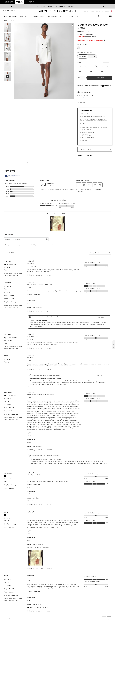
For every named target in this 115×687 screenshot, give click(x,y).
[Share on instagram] (88, 155)
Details (94, 36)
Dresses (13, 20)
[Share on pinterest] (91, 155)
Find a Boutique (105, 11)
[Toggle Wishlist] (72, 25)
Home (6, 20)
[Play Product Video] (7, 76)
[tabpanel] (57, 393)
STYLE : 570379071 (84, 113)
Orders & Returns (95, 11)
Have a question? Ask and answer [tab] (23, 163)
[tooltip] (104, 40)
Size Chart (106, 62)
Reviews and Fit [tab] (8, 163)
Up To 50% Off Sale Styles (50, 6)
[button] (110, 16)
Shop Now (64, 6)
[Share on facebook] (85, 155)
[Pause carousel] (113, 6)
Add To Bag (99, 77)
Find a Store (84, 98)
